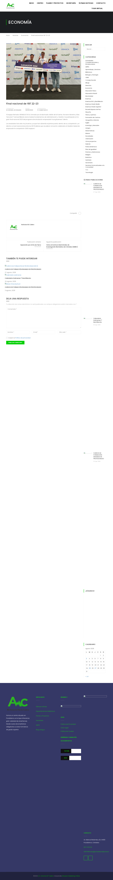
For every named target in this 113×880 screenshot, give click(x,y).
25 (90, 668)
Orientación (89, 139)
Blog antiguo (40, 730)
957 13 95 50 (88, 847)
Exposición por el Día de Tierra (30, 245)
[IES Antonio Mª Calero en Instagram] (90, 858)
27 (95, 668)
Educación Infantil (91, 93)
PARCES (87, 144)
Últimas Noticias (86, 3)
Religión (87, 155)
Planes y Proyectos (54, 3)
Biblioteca (88, 72)
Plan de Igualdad (90, 149)
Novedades (17, 110)
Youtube (66, 751)
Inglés (87, 123)
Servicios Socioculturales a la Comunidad (94, 166)
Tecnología (89, 172)
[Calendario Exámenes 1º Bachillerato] (13, 275)
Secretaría (71, 3)
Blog (65, 758)
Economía (24, 35)
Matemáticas (89, 131)
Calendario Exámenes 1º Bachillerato (18, 278)
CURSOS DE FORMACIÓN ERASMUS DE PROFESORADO (23, 269)
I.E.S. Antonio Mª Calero (46, 876)
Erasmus (88, 99)
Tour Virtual (97, 8)
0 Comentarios (42, 110)
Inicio (31, 3)
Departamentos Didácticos (45, 711)
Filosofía (88, 112)
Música (87, 133)
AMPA (87, 67)
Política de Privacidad (68, 724)
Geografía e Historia (92, 120)
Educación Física (90, 91)
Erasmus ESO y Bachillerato (94, 101)
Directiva (88, 85)
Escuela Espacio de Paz (93, 109)
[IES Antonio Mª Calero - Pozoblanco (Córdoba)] (10, 6)
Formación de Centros (92, 117)
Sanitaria (88, 160)
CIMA (87, 77)
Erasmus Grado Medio (92, 104)
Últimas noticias (41, 707)
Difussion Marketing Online (71, 876)
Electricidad (89, 96)
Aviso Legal (64, 728)
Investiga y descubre (92, 125)
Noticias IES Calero (27, 225)
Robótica (88, 157)
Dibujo (87, 83)
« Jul (86, 676)
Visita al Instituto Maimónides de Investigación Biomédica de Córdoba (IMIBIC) (62, 246)
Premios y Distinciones (92, 152)
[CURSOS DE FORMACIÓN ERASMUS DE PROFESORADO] (21, 266)
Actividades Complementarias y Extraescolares (92, 62)
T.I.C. (86, 170)
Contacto (100, 3)
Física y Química (90, 115)
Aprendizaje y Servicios (92, 69)
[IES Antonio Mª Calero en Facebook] (86, 858)
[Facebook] (79, 213)
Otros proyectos (90, 141)
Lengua (87, 128)
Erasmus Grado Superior (93, 107)
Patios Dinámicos (91, 147)
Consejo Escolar (90, 80)
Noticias (15, 35)
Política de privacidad (22, 338)
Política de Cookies (67, 731)
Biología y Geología (91, 75)
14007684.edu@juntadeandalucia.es (96, 852)
